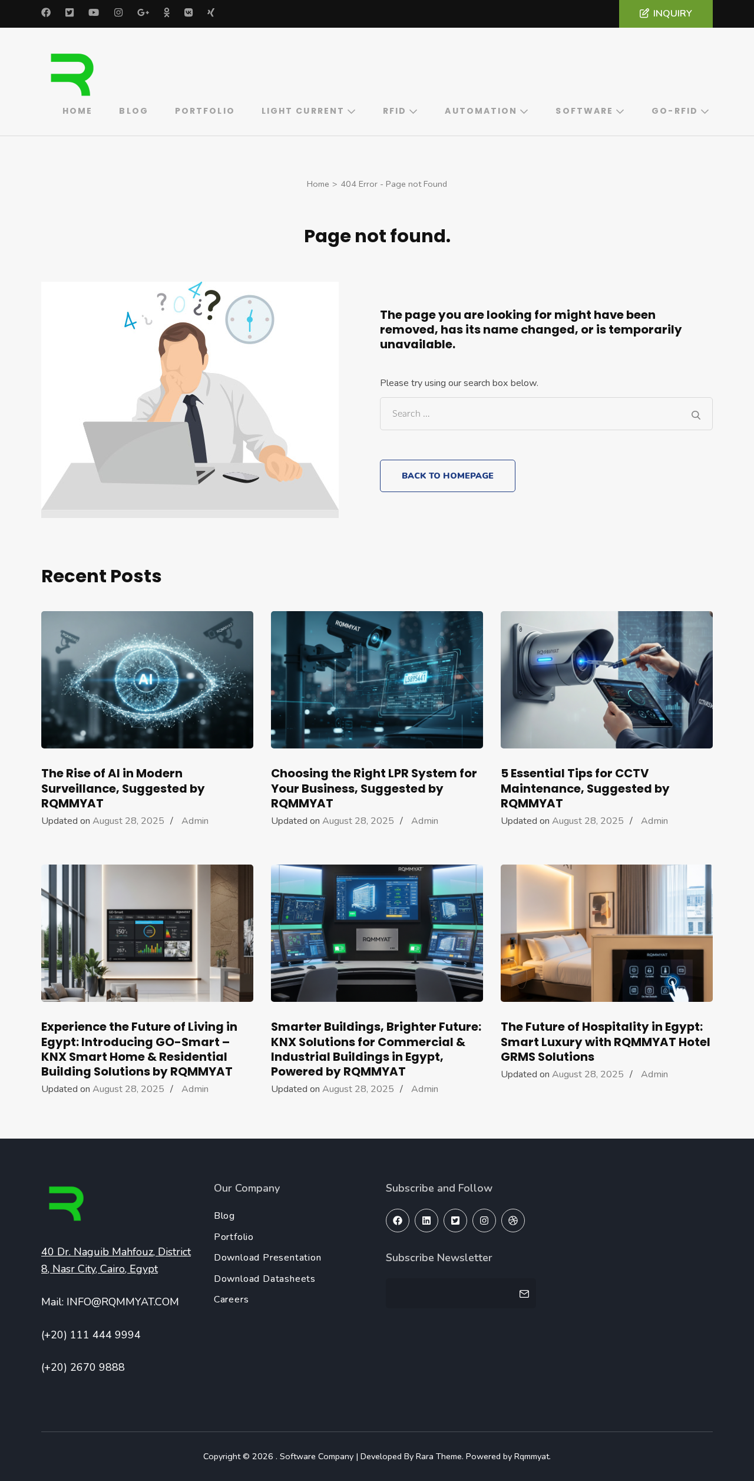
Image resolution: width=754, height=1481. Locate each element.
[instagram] (484, 1220)
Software (584, 111)
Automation (481, 111)
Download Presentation (268, 1257)
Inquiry (672, 13)
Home (77, 111)
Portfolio (205, 111)
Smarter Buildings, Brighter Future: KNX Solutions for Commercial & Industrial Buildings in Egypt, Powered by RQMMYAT (376, 1049)
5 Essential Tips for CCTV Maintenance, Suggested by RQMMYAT (585, 788)
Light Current (303, 111)
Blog (133, 111)
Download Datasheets (265, 1278)
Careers (231, 1299)
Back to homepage (448, 475)
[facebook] (397, 1220)
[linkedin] (426, 1220)
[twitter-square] (455, 1220)
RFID (394, 111)
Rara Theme (439, 1456)
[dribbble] (513, 1220)
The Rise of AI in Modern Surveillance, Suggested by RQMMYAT (123, 788)
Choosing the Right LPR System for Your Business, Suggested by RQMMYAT (374, 788)
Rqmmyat (531, 1456)
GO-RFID (675, 111)
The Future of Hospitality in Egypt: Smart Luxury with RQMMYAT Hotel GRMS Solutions (605, 1041)
